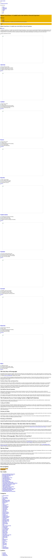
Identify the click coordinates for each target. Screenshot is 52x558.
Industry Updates (5, 522)
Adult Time (2, 64)
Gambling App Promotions (6, 484)
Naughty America (4, 214)
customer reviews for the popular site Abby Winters (38, 426)
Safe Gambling (4, 541)
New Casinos (4, 533)
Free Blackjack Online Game (7, 490)
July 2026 (4, 552)
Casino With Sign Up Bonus (7, 487)
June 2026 (4, 553)
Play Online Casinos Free (6, 475)
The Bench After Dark (4, 3)
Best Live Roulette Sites (6, 481)
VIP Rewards (4, 544)
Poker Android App (5, 480)
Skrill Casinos (4, 542)
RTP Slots (4, 540)
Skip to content (2, 0)
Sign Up (1, 70)
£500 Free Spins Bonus (6, 485)
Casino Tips (4, 510)
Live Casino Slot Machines (6, 479)
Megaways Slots (5, 530)
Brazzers (2, 139)
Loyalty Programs (5, 529)
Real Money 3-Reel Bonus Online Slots (8, 488)
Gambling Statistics (5, 517)
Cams (3, 503)
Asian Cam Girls (5, 498)
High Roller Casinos (5, 520)
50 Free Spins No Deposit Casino (7, 482)
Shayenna (2, 28)
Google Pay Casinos (5, 519)
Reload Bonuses (5, 539)
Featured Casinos (5, 513)
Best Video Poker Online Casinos (7, 474)
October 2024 (4, 554)
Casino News (4, 505)
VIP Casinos (4, 543)
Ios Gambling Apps (5, 476)
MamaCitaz (2, 325)
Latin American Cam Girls (6, 525)
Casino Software (5, 509)
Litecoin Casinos (5, 526)
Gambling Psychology (6, 516)
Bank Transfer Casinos (6, 500)
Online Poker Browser (6, 478)
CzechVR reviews (29, 441)
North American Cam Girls (6, 534)
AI (2, 496)
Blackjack (4, 502)
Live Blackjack (4, 527)
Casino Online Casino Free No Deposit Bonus (9, 483)
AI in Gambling (5, 497)
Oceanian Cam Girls (5, 535)
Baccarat (3, 499)
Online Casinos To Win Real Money (8, 486)
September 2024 (5, 555)
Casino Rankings (5, 507)
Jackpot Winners (5, 523)
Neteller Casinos (5, 532)
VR (3, 545)
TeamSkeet (2, 251)
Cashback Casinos (5, 504)
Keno (3, 524)
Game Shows (4, 518)
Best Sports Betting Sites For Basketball (8, 491)
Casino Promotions (5, 506)
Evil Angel (2, 288)
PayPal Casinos (4, 537)
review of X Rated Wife (8, 375)
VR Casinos (4, 546)
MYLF (1, 363)
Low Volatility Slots (5, 528)
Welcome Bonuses (5, 548)
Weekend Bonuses (5, 547)
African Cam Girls (5, 495)
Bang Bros (2, 177)
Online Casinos (4, 536)
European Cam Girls (5, 512)
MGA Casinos (4, 531)
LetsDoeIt (2, 101)
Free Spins (4, 514)
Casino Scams (4, 508)
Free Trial (2, 108)
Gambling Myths (5, 515)
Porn (3, 538)
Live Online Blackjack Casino (7, 477)
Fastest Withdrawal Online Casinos (8, 489)
